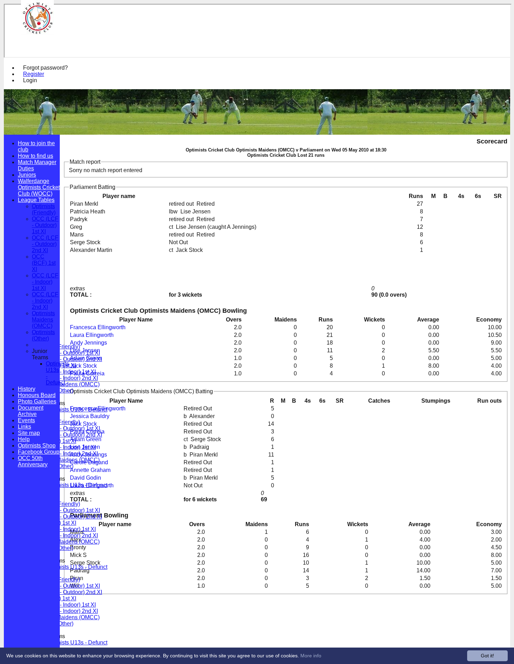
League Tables (36, 200)
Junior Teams (40, 354)
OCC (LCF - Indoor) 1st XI (64, 372)
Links (24, 427)
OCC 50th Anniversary (33, 461)
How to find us (35, 156)
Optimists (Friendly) (44, 209)
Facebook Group (38, 452)
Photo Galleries (37, 401)
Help (24, 439)
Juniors (27, 175)
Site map (29, 433)
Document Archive (30, 411)
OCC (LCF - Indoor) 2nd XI (65, 378)
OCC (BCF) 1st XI (44, 263)
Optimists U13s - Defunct (76, 409)
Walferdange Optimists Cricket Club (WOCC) (39, 187)
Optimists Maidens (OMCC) (66, 384)
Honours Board (37, 395)
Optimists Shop (37, 445)
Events (26, 420)
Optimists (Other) (43, 335)
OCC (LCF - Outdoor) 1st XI (66, 353)
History (26, 389)
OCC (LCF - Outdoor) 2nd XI (67, 359)
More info (310, 655)
